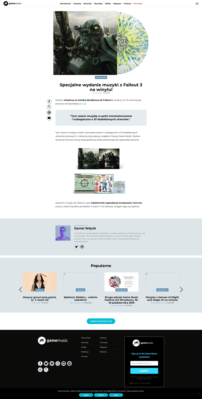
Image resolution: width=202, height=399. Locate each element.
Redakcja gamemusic (158, 303)
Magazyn (117, 3)
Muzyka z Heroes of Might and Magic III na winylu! (162, 298)
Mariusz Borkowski (76, 303)
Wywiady (98, 3)
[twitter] (49, 107)
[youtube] (52, 363)
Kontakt (84, 356)
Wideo (108, 3)
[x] (46, 369)
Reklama (103, 352)
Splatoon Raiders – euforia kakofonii (80, 298)
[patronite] (40, 369)
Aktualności (65, 3)
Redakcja (84, 352)
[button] (181, 289)
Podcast (127, 3)
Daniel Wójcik (97, 93)
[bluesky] (46, 363)
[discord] (63, 363)
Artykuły (77, 3)
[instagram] (57, 363)
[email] (49, 112)
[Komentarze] (49, 118)
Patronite (137, 3)
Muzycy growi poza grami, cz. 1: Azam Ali (39, 298)
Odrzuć (101, 395)
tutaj (82, 103)
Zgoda (86, 395)
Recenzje (87, 3)
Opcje (116, 395)
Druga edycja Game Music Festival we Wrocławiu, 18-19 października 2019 (121, 300)
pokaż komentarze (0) (101, 321)
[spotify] (69, 363)
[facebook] (49, 101)
